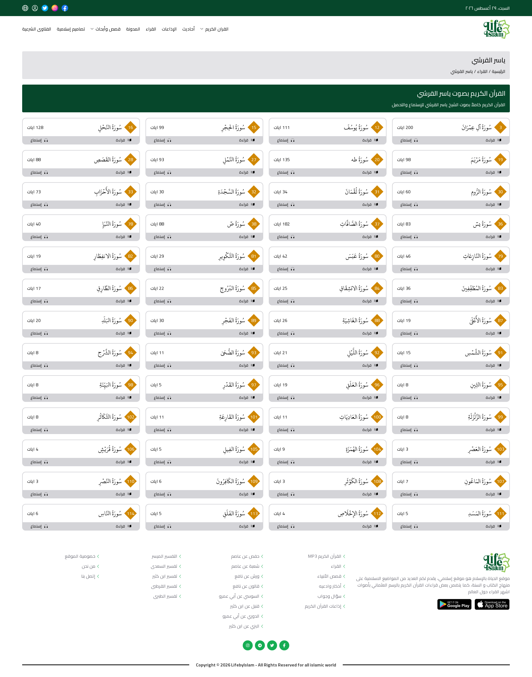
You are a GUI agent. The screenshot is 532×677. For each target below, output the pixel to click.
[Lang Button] (25, 8)
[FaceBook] (284, 645)
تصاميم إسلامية (71, 29)
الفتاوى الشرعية (36, 29)
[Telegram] (260, 645)
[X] (272, 645)
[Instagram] (248, 645)
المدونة (133, 29)
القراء (151, 29)
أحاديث (188, 29)
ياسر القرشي (462, 71)
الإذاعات (169, 29)
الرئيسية (498, 71)
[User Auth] (35, 8)
